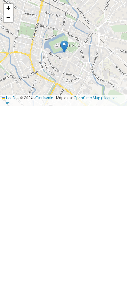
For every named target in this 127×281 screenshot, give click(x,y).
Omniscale (44, 97)
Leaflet (11, 97)
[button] (64, 46)
